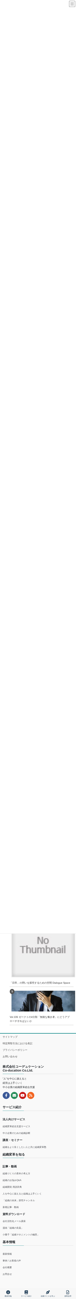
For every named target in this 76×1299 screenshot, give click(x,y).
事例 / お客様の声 (12, 1260)
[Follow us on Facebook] (6, 1095)
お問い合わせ (10, 1056)
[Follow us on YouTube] (22, 1095)
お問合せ (7, 1274)
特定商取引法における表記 (17, 1043)
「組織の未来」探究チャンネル (19, 1200)
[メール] (14, 1095)
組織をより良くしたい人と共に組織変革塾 (24, 1147)
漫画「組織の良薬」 (13, 1228)
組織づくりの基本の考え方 (16, 1173)
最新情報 (7, 1254)
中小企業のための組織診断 (16, 1133)
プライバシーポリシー (15, 1049)
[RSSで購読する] (30, 1095)
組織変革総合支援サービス (16, 1126)
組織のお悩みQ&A (12, 1180)
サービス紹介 (26, 1296)
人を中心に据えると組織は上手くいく (22, 1193)
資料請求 (67, 1296)
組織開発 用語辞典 (12, 1187)
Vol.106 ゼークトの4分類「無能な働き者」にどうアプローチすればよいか (40, 1019)
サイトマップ (10, 1036)
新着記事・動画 (11, 1207)
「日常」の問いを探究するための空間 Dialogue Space (40, 982)
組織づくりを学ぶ (48, 1296)
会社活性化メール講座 (14, 1221)
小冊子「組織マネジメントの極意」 (21, 1234)
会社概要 (7, 1267)
